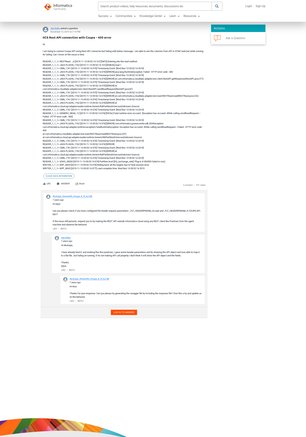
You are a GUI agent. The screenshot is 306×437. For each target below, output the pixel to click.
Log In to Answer (124, 312)
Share (81, 183)
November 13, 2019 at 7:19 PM (65, 32)
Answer (65, 183)
